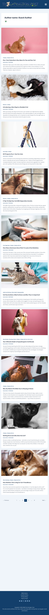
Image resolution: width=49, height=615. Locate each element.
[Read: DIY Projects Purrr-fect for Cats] (24, 134)
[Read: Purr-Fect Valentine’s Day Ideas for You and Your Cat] (24, 40)
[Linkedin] (27, 601)
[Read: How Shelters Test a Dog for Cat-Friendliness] (24, 462)
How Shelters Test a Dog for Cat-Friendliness (17, 482)
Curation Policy (24, 595)
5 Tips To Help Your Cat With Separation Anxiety (17, 201)
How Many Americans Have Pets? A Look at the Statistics (21, 248)
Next (44, 500)
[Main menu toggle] (46, 4)
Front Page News (6, 245)
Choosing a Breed (12, 339)
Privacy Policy (24, 596)
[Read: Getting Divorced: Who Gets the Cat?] (24, 415)
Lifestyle (4, 57)
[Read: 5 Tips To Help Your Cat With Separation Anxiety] (24, 181)
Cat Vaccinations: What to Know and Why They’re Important (21, 295)
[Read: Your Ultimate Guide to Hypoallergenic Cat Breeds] (24, 322)
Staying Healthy (20, 292)
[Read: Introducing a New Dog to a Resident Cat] (24, 87)
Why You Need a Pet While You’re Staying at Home (18, 388)
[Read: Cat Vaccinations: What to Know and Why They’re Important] (24, 275)
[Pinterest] (25, 601)
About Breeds (5, 339)
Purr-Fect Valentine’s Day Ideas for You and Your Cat (19, 60)
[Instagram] (21, 601)
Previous (6, 500)
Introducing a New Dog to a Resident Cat (15, 107)
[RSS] (29, 601)
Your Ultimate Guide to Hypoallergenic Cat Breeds (18, 341)
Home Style (5, 151)
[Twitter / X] (23, 601)
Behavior (5, 104)
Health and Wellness (7, 292)
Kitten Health (14, 292)
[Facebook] (19, 601)
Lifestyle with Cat (10, 57)
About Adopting (6, 480)
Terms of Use (24, 598)
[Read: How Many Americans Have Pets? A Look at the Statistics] (24, 228)
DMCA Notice (24, 593)
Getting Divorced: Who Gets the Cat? (14, 435)
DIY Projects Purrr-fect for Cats (13, 154)
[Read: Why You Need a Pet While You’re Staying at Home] (24, 369)
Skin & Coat (30, 339)
